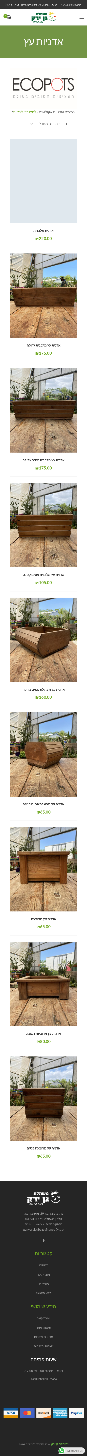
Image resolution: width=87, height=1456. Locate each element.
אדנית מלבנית (43, 231)
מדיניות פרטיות (43, 1337)
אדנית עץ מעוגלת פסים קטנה (43, 804)
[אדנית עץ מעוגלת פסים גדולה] (43, 640)
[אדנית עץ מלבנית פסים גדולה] (43, 410)
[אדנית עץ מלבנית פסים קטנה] (43, 525)
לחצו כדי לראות (24, 112)
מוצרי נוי (43, 1284)
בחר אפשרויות (56, 223)
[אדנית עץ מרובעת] (43, 869)
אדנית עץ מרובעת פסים (43, 1148)
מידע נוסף (57, 338)
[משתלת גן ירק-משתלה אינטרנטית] (43, 17)
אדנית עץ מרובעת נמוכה (43, 1033)
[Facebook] (43, 1241)
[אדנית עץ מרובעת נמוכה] (43, 984)
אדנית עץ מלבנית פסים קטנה (43, 575)
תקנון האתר (43, 1327)
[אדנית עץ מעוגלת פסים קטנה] (43, 754)
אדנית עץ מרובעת (43, 919)
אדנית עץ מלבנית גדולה (43, 345)
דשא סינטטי (43, 1293)
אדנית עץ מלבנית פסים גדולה (43, 460)
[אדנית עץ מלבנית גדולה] (43, 296)
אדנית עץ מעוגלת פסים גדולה (43, 689)
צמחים (43, 1265)
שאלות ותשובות (43, 1346)
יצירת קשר (43, 1318)
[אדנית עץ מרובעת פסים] (43, 1098)
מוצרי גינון (43, 1274)
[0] (8, 17)
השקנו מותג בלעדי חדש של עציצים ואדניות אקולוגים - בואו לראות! (44, 4)
